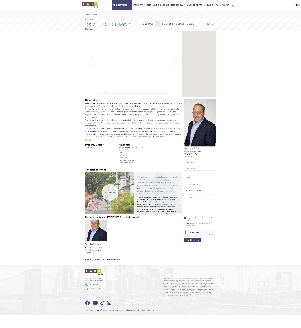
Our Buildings (161, 5)
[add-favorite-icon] (208, 24)
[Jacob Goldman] (97, 238)
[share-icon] (213, 24)
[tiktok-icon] (102, 303)
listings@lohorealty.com (192, 154)
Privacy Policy (145, 310)
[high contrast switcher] (297, 5)
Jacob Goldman (192, 148)
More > (88, 140)
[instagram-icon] (109, 303)
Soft (99, 310)
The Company (178, 5)
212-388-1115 (188, 156)
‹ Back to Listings (91, 14)
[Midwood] (110, 192)
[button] (232, 5)
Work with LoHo (142, 5)
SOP (153, 310)
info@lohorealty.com (97, 289)
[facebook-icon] (87, 303)
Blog (210, 5)
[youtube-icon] (95, 303)
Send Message (192, 240)
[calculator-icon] (157, 24)
